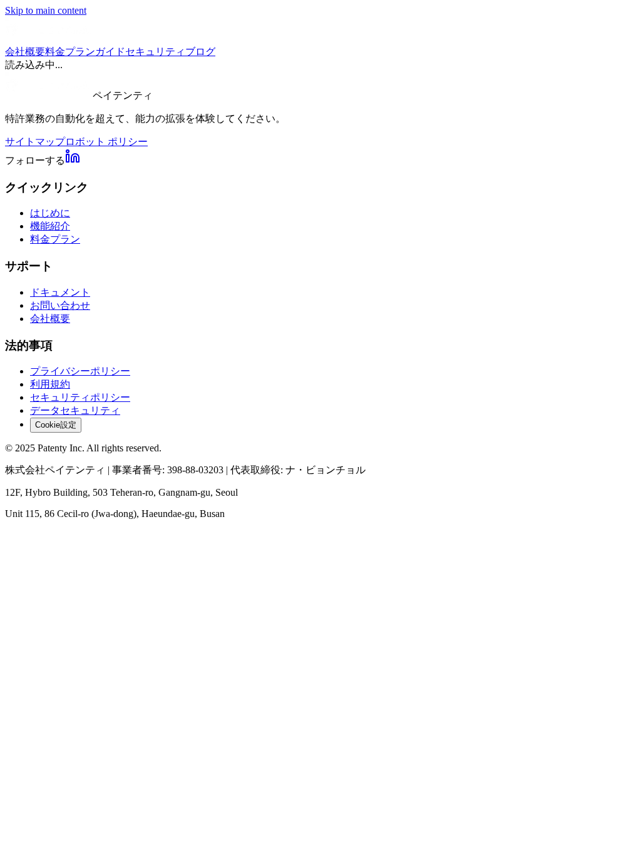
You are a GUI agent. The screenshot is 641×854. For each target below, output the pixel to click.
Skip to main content (45, 10)
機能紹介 (50, 226)
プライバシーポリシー (80, 371)
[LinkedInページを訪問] (72, 160)
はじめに (50, 213)
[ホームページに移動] (49, 39)
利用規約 (50, 384)
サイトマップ (35, 141)
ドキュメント (60, 292)
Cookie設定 (55, 425)
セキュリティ (155, 51)
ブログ (200, 51)
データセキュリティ (75, 410)
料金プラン (70, 51)
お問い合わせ (60, 305)
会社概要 (25, 51)
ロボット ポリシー (106, 141)
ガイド (110, 51)
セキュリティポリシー (80, 397)
